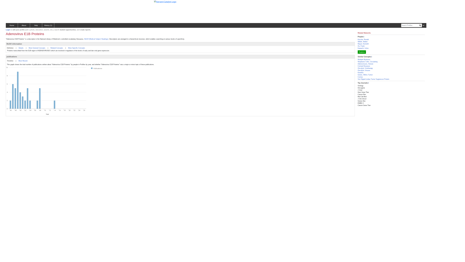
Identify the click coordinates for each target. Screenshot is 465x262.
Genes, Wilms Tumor (365, 75)
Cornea (360, 77)
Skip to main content (10, 3)
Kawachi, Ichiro (363, 48)
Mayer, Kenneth (363, 44)
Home (12, 25)
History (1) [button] (48, 25)
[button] (423, 25)
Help (36, 25)
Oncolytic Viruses (364, 70)
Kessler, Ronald (363, 39)
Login (8, 30)
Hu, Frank (361, 46)
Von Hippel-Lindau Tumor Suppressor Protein (373, 79)
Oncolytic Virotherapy (365, 68)
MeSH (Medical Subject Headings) (96, 39)
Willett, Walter (363, 42)
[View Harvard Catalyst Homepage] (165, 1)
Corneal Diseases (364, 66)
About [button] (24, 25)
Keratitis (361, 73)
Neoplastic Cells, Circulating (367, 62)
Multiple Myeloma (364, 59)
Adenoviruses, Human (365, 64)
